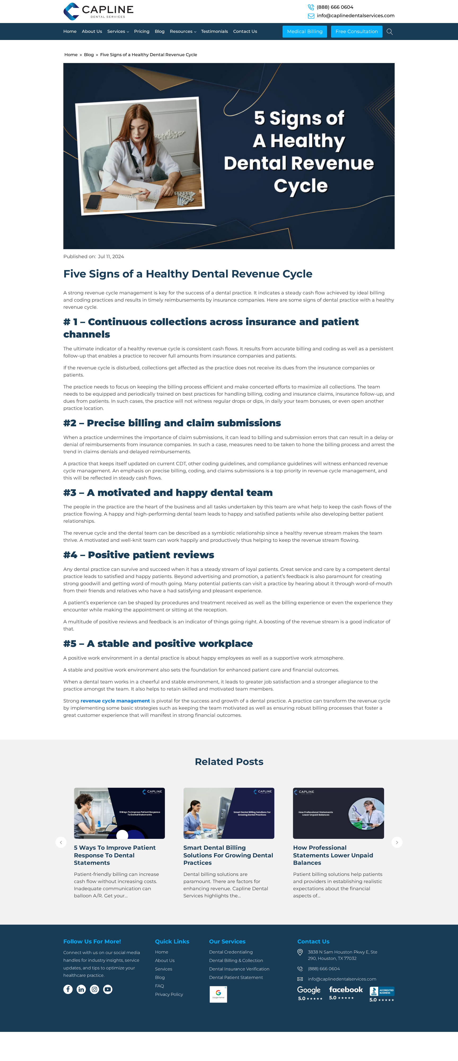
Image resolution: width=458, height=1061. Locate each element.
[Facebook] (68, 989)
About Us (92, 31)
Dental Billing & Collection (236, 960)
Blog (160, 31)
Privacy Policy (169, 994)
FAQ (159, 985)
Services (116, 31)
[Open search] (390, 31)
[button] (61, 842)
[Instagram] (94, 989)
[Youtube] (107, 989)
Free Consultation (357, 31)
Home (70, 31)
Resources (181, 31)
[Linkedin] (81, 989)
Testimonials (214, 31)
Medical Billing (305, 31)
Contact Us (245, 31)
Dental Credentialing (231, 952)
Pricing (141, 31)
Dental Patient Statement (236, 977)
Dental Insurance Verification (239, 969)
